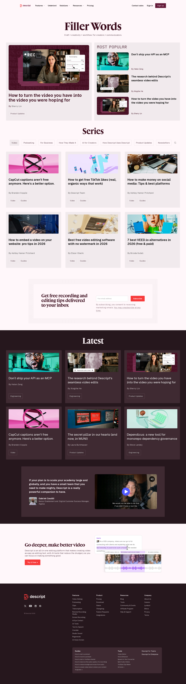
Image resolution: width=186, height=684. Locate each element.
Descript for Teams (149, 651)
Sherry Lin (17, 106)
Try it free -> (32, 562)
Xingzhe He (138, 91)
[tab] (14, 143)
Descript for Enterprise (150, 654)
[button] (40, 5)
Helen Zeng (138, 69)
